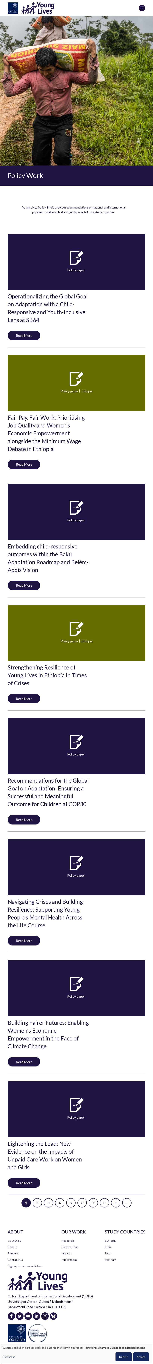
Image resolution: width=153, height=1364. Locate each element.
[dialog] (76, 1354)
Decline (123, 1356)
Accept (141, 1356)
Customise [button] (9, 1356)
